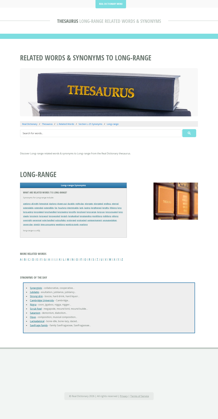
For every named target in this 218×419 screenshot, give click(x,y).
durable (71, 203)
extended (38, 207)
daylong (52, 203)
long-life (72, 212)
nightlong (107, 216)
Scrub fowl (36, 308)
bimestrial (43, 203)
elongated (98, 203)
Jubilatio (34, 292)
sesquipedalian (110, 220)
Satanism (35, 313)
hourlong (62, 207)
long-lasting (62, 212)
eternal (115, 203)
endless (107, 203)
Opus (33, 317)
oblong (115, 216)
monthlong (97, 216)
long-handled (50, 212)
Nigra (33, 304)
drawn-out (62, 203)
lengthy (105, 207)
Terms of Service (139, 396)
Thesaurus (67, 21)
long (119, 207)
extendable (28, 207)
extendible (49, 207)
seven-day (28, 224)
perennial (37, 220)
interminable (73, 207)
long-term (34, 216)
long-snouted (112, 212)
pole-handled (48, 220)
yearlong (83, 224)
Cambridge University (42, 300)
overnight (27, 220)
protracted (81, 220)
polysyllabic (60, 220)
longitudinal (73, 216)
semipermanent (94, 220)
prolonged (71, 220)
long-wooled (54, 216)
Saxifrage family (39, 325)
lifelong (113, 207)
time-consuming (48, 224)
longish (64, 216)
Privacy (124, 396)
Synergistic (36, 288)
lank (81, 207)
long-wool (43, 216)
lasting (87, 207)
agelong (26, 203)
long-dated (39, 212)
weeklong (60, 224)
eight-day (79, 203)
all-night (34, 203)
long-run (101, 212)
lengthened (96, 207)
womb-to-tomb (72, 224)
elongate (89, 203)
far (56, 207)
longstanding (85, 216)
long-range (91, 212)
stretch (37, 224)
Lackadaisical (37, 321)
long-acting (28, 212)
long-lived (81, 212)
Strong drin (36, 296)
